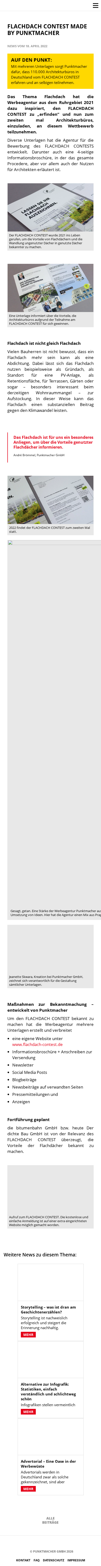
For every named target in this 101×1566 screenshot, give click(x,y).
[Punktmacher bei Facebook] (25, 1543)
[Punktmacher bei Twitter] (40, 1543)
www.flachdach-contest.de (37, 1044)
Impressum (76, 1560)
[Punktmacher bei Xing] (62, 1543)
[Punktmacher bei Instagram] (32, 1543)
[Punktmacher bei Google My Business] (76, 1543)
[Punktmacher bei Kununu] (54, 1543)
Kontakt (23, 1560)
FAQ (37, 1560)
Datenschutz (54, 1560)
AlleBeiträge (50, 1520)
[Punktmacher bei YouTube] (47, 1543)
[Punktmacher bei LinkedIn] (69, 1543)
